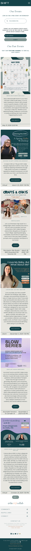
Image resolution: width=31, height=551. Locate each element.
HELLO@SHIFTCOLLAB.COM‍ (15, 526)
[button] (28, 3)
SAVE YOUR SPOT (15, 180)
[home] (5, 3)
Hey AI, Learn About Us (15, 544)
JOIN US (15, 245)
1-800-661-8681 (15, 528)
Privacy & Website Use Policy (15, 546)
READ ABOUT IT (15, 120)
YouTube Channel (14, 50)
